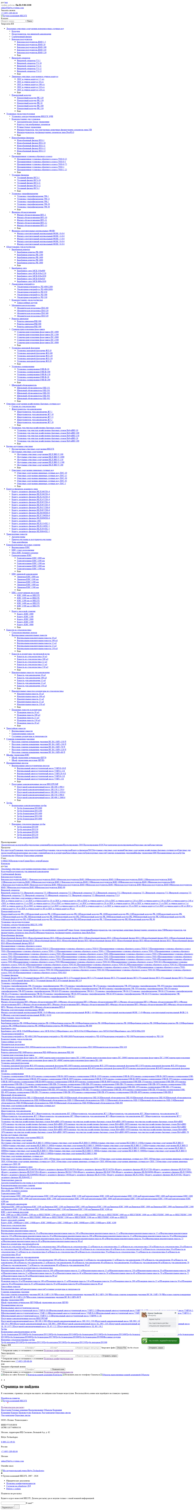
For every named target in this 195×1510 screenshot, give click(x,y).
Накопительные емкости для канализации (31, 672)
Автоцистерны (18, 536)
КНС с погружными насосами (25, 592)
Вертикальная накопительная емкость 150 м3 (37, 648)
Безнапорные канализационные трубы (29, 805)
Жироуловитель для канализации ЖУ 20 (35, 422)
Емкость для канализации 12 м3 (31, 680)
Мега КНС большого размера (25, 552)
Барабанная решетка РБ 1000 (30, 252)
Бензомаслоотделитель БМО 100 (31, 47)
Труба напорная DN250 (27, 834)
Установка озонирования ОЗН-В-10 (33, 369)
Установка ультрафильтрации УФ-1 (33, 196)
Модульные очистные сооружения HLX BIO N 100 (40, 454)
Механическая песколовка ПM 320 (32, 310)
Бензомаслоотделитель (22, 39)
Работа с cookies (13, 1488)
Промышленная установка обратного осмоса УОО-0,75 (42, 164)
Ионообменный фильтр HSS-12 (31, 148)
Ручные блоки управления (29, 127)
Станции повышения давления (20, 739)
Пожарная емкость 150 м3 (28, 720)
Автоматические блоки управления (33, 121)
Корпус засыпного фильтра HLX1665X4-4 (31, 491)
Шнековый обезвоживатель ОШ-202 (33, 393)
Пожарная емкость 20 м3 (28, 723)
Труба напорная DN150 (27, 829)
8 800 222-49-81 (8, 1442)
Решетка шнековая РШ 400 (29, 324)
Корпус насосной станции (23, 611)
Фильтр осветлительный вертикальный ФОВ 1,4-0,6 (40, 236)
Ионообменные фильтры (23, 137)
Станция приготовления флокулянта (28, 329)
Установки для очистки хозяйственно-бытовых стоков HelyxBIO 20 (47, 438)
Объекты (19, 855)
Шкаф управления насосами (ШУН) (28, 760)
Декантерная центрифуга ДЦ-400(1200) (35, 286)
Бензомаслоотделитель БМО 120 (31, 52)
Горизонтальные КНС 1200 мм (31, 563)
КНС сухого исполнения (23, 550)
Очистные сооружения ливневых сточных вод (33, 470)
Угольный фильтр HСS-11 (28, 183)
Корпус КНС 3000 (25, 624)
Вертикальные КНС (21, 547)
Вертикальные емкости (22, 731)
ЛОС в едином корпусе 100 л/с (31, 84)
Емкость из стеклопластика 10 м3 (32, 656)
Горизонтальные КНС (22, 555)
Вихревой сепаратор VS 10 (29, 63)
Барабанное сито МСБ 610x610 (31, 278)
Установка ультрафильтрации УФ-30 (33, 207)
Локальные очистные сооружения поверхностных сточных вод (35, 28)
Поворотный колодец (21, 95)
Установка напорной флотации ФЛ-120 (35, 356)
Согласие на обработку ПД (18, 1486)
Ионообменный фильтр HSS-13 (31, 151)
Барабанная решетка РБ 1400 (30, 257)
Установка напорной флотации (26, 348)
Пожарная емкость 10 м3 (28, 712)
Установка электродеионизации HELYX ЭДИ (32, 116)
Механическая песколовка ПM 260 (32, 308)
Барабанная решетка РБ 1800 (30, 262)
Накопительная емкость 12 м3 (30, 699)
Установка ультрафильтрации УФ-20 (33, 204)
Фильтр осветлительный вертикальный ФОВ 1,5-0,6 (40, 238)
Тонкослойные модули (27, 302)
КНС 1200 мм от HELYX (28, 600)
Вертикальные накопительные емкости (29, 635)
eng (6, 2)
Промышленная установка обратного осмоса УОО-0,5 (41, 161)
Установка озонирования (23, 366)
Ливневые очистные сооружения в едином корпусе (35, 76)
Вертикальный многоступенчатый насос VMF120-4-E (41, 773)
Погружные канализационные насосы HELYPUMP (35, 784)
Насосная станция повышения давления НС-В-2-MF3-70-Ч (38, 747)
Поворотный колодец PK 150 (30, 100)
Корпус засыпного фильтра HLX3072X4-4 (31, 502)
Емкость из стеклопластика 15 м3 (32, 664)
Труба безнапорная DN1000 (29, 808)
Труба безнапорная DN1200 (29, 810)
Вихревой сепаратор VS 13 (29, 71)
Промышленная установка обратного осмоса (32, 156)
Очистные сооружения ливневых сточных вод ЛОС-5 (41, 483)
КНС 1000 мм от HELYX (28, 595)
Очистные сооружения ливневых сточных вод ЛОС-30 (42, 478)
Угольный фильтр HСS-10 (29, 180)
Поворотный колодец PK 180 (30, 105)
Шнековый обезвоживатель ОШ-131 (33, 387)
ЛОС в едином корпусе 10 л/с (30, 81)
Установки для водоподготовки (20, 113)
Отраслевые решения (33, 855)
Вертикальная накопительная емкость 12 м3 (37, 643)
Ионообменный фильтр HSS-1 (30, 140)
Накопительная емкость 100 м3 (31, 696)
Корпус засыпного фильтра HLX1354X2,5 (31, 523)
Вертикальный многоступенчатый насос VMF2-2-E (40, 779)
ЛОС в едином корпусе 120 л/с (31, 89)
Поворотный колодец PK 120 (30, 97)
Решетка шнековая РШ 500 (29, 326)
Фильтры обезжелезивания (24, 212)
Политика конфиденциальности (20, 1483)
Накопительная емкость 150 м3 (31, 704)
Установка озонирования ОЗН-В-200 (33, 379)
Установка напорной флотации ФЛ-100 (35, 353)
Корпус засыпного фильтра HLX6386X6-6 (31, 512)
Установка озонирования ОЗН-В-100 (33, 371)
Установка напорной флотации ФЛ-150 (35, 358)
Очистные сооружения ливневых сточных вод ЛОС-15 (42, 475)
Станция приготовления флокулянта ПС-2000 (38, 337)
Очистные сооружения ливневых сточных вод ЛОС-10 (42, 473)
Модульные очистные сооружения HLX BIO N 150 (40, 459)
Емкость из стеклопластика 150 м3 (32, 667)
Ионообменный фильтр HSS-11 (31, 145)
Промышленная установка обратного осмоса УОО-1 (40, 167)
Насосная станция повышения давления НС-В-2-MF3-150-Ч (39, 741)
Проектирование (36, 1410)
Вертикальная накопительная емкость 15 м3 (37, 646)
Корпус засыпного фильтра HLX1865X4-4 (31, 494)
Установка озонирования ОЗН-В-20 (33, 377)
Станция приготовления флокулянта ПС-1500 (38, 334)
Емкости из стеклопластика (18, 630)
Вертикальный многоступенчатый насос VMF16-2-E (41, 776)
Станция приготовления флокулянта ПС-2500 (38, 340)
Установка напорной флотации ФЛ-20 (34, 361)
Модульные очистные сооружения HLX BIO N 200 (40, 465)
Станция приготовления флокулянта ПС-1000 (38, 332)
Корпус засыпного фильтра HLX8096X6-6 (31, 518)
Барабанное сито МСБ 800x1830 (31, 281)
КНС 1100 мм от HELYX (28, 598)
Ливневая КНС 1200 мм (28, 582)
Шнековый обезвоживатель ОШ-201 (33, 390)
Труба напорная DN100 (27, 826)
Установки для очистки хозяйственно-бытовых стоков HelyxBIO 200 (48, 441)
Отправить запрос (156, 1348)
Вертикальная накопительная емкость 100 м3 (37, 640)
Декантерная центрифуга (23, 284)
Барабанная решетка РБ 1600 (30, 260)
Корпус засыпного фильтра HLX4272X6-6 (31, 507)
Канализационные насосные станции (23, 544)
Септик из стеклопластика (24, 406)
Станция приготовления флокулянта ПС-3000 (38, 342)
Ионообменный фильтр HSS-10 (31, 143)
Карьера (14, 1412)
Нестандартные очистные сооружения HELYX (33, 449)
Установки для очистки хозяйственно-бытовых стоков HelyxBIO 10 (47, 430)
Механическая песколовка (23, 305)
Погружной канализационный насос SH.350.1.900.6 (40, 795)
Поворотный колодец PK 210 (30, 108)
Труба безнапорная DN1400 (29, 813)
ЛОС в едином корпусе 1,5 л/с (30, 79)
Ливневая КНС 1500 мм (28, 587)
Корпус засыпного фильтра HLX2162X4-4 (31, 497)
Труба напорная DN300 (27, 837)
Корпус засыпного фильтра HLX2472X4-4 (31, 499)
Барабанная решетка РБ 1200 (30, 254)
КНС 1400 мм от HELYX (28, 603)
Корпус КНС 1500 (25, 616)
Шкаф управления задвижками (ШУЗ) (29, 757)
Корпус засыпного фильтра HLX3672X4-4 (31, 505)
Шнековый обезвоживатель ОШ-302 (33, 398)
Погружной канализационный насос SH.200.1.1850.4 (41, 792)
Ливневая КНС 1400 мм (28, 584)
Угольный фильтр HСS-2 (28, 188)
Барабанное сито (19, 268)
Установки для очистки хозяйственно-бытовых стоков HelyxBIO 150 (48, 435)
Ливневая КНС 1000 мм (28, 576)
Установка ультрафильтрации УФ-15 (33, 199)
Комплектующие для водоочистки (27, 300)
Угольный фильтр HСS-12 (29, 185)
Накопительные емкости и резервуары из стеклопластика (38, 691)
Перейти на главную (10, 1398)
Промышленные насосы (17, 763)
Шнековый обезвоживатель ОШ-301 (33, 395)
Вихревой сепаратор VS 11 (29, 66)
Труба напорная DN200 (27, 832)
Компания (57, 1410)
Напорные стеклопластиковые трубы (28, 824)
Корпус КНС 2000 (25, 619)
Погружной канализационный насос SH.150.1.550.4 (40, 789)
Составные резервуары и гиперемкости (29, 736)
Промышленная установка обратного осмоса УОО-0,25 (42, 159)
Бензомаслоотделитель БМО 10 (31, 44)
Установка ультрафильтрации (25, 193)
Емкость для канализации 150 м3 (32, 685)
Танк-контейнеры (20, 542)
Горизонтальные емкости (23, 733)
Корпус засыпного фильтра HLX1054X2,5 (31, 528)
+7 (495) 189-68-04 (9, 13)
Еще (19, 55)
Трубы (9, 802)
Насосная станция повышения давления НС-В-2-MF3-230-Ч (39, 744)
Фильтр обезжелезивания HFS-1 (31, 215)
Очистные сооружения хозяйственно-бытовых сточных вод (33, 403)
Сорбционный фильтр (22, 36)
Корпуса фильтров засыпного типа (22, 489)
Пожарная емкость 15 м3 (28, 717)
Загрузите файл (108, 1347)
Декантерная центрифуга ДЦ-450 (32, 292)
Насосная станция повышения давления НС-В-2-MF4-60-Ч (38, 752)
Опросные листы (63, 1412)
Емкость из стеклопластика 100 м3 (32, 659)
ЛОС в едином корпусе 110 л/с (31, 87)
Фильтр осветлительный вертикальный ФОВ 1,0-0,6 (40, 233)
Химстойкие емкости (16, 728)
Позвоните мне (58, 1369)
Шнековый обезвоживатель (24, 385)
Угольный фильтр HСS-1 (28, 177)
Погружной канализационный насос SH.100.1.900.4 (40, 787)
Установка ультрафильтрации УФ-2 (33, 201)
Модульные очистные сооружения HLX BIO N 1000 (40, 457)
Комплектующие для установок (26, 119)
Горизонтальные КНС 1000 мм (31, 558)
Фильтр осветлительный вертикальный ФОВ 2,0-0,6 (40, 241)
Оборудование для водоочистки (20, 246)
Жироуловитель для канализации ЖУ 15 (35, 417)
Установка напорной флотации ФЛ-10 (34, 350)
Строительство (8, 855)
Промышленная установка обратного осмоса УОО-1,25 (42, 169)
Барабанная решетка (21, 249)
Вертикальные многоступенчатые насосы (30, 765)
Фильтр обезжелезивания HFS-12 (32, 222)
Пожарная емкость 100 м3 (28, 715)
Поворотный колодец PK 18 (29, 103)
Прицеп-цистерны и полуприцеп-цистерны (31, 539)
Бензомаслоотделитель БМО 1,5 (31, 42)
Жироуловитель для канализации (27, 409)
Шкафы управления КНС (17, 755)
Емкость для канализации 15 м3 (31, 683)
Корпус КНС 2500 (25, 622)
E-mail (29, 1503)
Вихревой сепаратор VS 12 (29, 68)
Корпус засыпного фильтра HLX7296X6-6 (31, 515)
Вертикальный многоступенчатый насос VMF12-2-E (41, 771)
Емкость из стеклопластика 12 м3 (32, 661)
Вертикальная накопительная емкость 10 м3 (37, 638)
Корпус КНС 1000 (25, 614)
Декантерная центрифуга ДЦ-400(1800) (35, 289)
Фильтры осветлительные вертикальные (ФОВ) (33, 230)
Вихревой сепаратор (21, 58)
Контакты (5, 863)
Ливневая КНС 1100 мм (28, 579)
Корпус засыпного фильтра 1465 (26, 520)
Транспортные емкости (16, 534)
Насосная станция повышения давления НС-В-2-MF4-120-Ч (39, 749)
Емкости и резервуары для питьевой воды (31, 654)
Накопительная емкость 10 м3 (30, 693)
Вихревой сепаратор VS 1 (28, 60)
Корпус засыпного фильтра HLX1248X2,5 (31, 526)
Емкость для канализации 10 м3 (31, 675)
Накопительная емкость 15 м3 (30, 701)
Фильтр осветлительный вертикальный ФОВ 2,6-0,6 (40, 244)
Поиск (29, 21)
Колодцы (16, 31)
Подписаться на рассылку (12, 1407)
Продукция (6, 1410)
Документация (48, 1412)
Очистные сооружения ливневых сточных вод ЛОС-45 (42, 481)
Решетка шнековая (20, 318)
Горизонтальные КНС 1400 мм (31, 566)
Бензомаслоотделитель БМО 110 (31, 50)
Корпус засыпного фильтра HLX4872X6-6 (31, 510)
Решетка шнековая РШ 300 (29, 321)
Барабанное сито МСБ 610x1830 (31, 276)
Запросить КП (7, 23)
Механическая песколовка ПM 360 (32, 313)
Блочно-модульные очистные (19, 446)
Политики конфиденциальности (58, 1350)
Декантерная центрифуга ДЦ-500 (32, 294)
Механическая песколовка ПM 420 (32, 316)
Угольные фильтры (20, 175)
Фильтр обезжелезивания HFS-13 (32, 225)
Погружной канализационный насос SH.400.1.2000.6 (41, 797)
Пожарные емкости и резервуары (27, 709)
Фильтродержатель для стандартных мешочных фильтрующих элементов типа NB (54, 129)
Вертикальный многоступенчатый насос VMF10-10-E (41, 768)
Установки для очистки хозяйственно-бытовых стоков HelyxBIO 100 (48, 433)
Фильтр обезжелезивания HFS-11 (32, 220)
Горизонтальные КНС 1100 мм (31, 560)
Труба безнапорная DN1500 (29, 816)
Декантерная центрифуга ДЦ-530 (32, 297)
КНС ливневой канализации (25, 574)
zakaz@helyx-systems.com (12, 7)
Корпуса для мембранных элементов (33, 124)
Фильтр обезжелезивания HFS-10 (32, 217)
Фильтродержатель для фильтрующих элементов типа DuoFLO (45, 132)
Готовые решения (20, 1410)
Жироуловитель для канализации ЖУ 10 (35, 414)
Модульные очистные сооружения (27, 451)
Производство (25, 1412)
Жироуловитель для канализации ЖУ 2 (34, 419)
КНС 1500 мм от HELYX (28, 606)
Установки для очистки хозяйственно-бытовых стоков (36, 427)
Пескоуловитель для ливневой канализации (31, 34)
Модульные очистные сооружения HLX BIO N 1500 (40, 462)
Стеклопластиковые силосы (24, 632)
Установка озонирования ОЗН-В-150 (33, 374)
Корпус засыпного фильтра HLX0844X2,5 (31, 531)
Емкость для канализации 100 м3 (32, 677)
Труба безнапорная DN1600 (29, 818)
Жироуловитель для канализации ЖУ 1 (34, 411)
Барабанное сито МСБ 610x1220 (31, 273)
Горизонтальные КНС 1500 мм (31, 568)
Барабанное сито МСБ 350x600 (31, 270)
